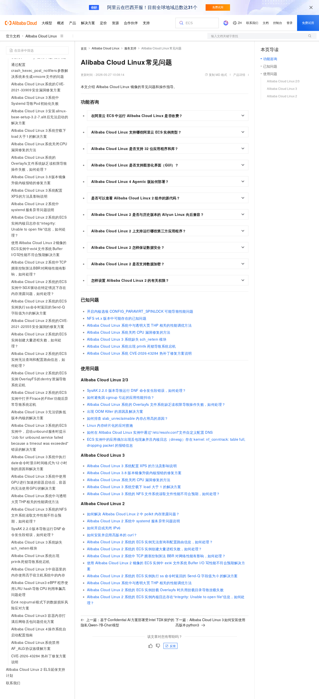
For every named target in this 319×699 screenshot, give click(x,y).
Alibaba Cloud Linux (41, 35)
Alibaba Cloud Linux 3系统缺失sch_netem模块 (126, 339)
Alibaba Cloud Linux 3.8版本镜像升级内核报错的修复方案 (134, 472)
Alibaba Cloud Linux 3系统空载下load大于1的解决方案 (134, 486)
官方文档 (13, 35)
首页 (84, 48)
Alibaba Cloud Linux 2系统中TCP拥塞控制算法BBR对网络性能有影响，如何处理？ (156, 555)
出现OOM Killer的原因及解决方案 (115, 411)
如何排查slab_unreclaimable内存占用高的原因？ (127, 418)
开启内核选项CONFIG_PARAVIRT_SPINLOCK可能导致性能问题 (140, 311)
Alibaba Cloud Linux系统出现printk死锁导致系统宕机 (131, 346)
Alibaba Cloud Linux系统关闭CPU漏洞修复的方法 (128, 332)
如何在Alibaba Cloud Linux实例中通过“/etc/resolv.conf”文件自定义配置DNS (150, 432)
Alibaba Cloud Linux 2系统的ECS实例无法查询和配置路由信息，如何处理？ (150, 541)
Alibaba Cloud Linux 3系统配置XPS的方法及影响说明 (132, 465)
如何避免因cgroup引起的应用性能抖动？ (121, 397)
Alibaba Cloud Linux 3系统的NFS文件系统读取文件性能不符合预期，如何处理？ (153, 493)
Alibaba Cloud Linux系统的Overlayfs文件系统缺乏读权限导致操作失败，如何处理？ (156, 404)
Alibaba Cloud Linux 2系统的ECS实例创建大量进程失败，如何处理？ (144, 548)
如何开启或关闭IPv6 (104, 527)
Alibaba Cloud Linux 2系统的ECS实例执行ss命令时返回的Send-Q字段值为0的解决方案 (162, 575)
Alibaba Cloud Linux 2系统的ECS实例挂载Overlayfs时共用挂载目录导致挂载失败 (155, 589)
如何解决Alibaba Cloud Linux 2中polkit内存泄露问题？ (133, 513)
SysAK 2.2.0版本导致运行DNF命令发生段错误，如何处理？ (136, 390)
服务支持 (130, 48)
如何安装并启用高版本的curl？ (112, 534)
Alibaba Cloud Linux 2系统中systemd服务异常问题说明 (133, 520)
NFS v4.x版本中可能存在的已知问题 (116, 318)
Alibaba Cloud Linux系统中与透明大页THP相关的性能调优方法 (139, 325)
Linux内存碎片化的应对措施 (110, 425)
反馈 (173, 646)
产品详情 (239, 74)
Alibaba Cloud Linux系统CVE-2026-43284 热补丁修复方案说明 (139, 353)
